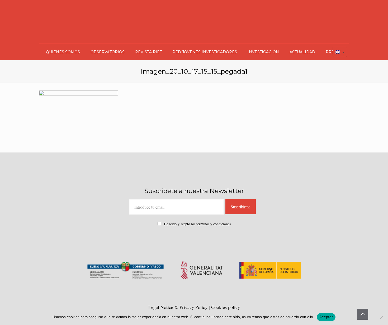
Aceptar (326, 317)
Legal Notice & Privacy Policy (178, 307)
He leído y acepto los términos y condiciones (197, 223)
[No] (381, 317)
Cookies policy (225, 307)
